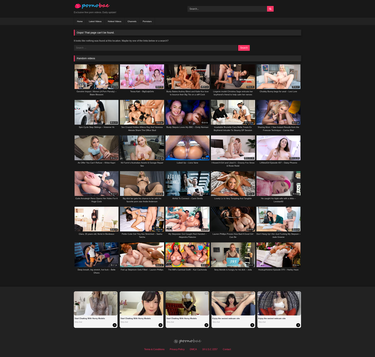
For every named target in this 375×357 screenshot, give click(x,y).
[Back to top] (366, 348)
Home (80, 21)
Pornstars (147, 21)
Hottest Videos (114, 21)
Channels (132, 21)
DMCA (193, 349)
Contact (227, 349)
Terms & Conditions (154, 349)
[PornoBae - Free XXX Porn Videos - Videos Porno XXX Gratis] (92, 6)
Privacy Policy (177, 349)
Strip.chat (78, 322)
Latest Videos (95, 21)
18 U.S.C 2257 (210, 349)
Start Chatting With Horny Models (90, 318)
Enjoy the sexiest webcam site (226, 318)
